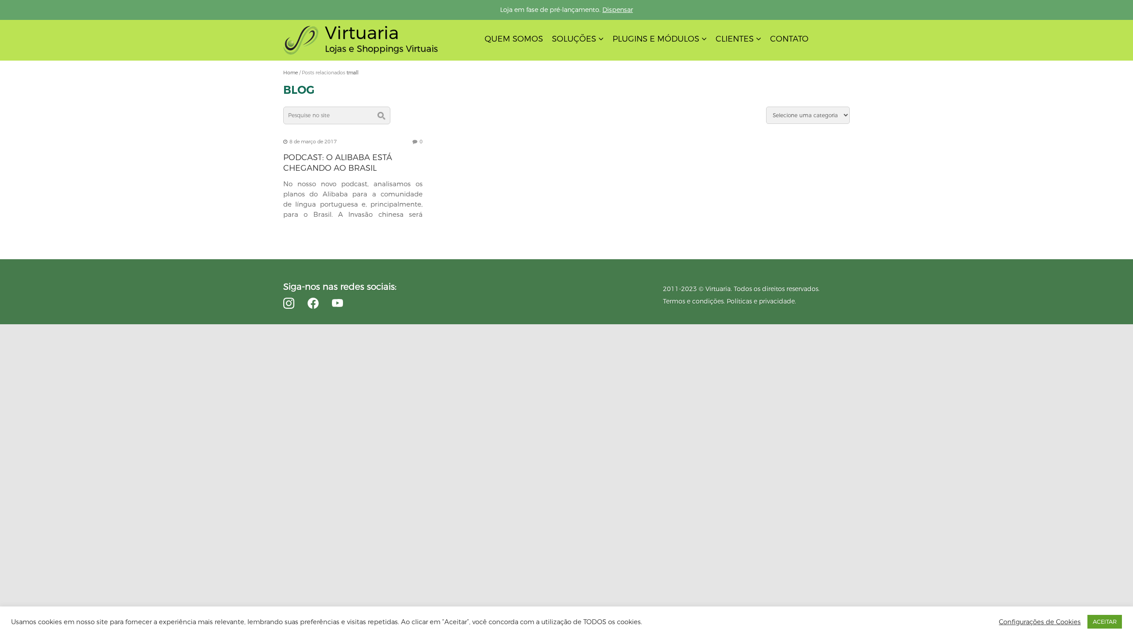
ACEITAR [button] (1105, 621)
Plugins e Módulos (656, 39)
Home (290, 72)
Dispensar (617, 10)
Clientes (735, 39)
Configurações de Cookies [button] (1040, 622)
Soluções (574, 39)
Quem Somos (514, 39)
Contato (789, 39)
